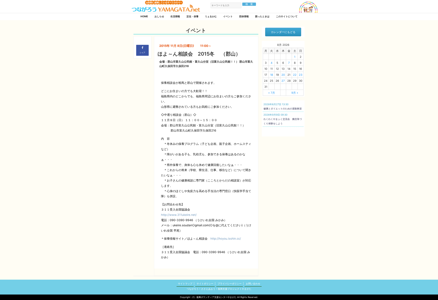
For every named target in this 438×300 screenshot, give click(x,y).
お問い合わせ (253, 283)
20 (283, 74)
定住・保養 (192, 16)
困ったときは (262, 16)
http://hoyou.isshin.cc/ (225, 238)
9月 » (294, 92)
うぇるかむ (211, 16)
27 (283, 80)
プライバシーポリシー (230, 283)
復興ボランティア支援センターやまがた (216, 297)
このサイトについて (287, 16)
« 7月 (271, 92)
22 (295, 74)
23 (300, 74)
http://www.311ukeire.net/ (179, 215)
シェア (142, 52)
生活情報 (175, 16)
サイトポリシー (205, 283)
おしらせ (159, 16)
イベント (228, 16)
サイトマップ (185, 283)
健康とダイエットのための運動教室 (282, 108)
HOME (144, 16)
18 (271, 74)
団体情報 (244, 16)
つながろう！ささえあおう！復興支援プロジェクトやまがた (219, 288)
